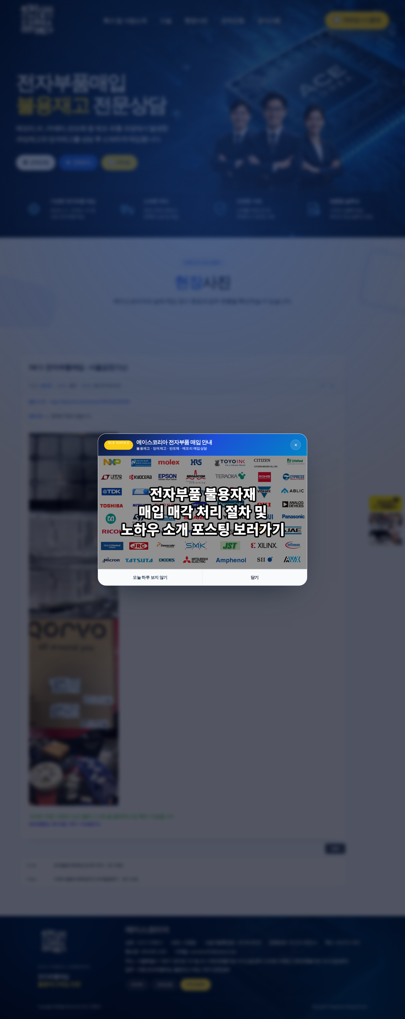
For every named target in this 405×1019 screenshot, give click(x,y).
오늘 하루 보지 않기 (150, 577)
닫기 (255, 577)
